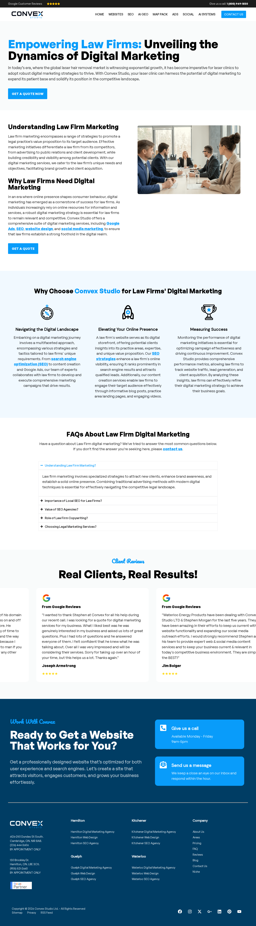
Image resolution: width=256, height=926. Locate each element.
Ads (175, 14)
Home (99, 14)
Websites (116, 14)
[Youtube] (239, 912)
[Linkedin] (220, 912)
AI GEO (143, 14)
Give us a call (184, 728)
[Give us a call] (163, 727)
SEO (131, 14)
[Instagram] (190, 912)
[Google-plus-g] (210, 912)
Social (188, 14)
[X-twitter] (200, 912)
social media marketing (82, 229)
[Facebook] (180, 912)
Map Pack (160, 14)
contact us (172, 449)
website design (39, 229)
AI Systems (206, 14)
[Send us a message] (163, 764)
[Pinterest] (229, 912)
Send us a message (191, 765)
